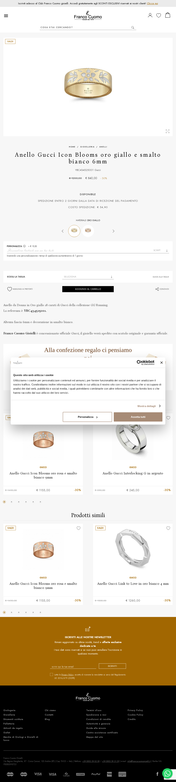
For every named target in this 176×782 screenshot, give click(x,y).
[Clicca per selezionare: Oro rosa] (88, 231)
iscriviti (112, 666)
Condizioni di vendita (98, 719)
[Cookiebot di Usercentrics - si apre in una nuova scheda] (139, 362)
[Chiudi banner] (161, 362)
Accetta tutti (138, 416)
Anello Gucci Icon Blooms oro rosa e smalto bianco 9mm (43, 475)
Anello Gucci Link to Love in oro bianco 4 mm (133, 583)
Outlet (6, 732)
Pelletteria (8, 723)
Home (72, 147)
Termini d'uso (94, 710)
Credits (132, 719)
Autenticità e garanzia (98, 723)
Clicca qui (152, 3)
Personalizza (85, 416)
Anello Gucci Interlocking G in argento (133, 473)
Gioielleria (87, 147)
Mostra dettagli (147, 405)
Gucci (98, 170)
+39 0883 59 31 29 (110, 761)
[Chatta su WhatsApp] (167, 773)
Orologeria (9, 710)
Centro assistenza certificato (102, 732)
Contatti (49, 714)
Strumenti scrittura (13, 719)
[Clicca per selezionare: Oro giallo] (74, 231)
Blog (47, 719)
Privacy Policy (67, 674)
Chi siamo (50, 710)
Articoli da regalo (13, 728)
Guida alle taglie (161, 276)
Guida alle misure (96, 728)
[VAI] (132, 27)
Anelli (103, 147)
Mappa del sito (94, 737)
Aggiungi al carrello (88, 289)
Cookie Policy (135, 714)
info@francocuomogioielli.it (139, 761)
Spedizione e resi (96, 714)
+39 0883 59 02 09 (91, 761)
